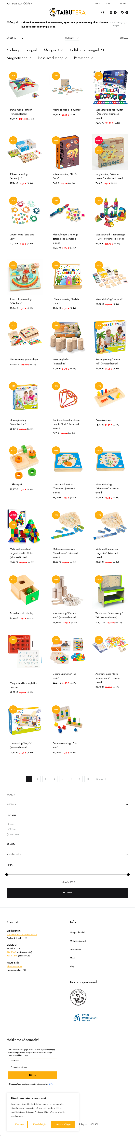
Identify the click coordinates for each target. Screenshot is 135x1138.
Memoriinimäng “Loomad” (109, 299)
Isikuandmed (75, 949)
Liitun (32, 1075)
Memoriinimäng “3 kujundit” (67, 109)
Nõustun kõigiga (63, 1124)
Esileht (112, 23)
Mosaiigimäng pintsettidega (24, 359)
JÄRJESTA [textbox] (11, 37)
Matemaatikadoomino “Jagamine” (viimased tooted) (106, 553)
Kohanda (19, 1124)
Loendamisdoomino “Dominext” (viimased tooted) (64, 488)
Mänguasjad (121, 23)
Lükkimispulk (16, 484)
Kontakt (109, 4)
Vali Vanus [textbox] (11, 804)
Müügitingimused (78, 941)
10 (88, 779)
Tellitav (13, 829)
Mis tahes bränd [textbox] (14, 854)
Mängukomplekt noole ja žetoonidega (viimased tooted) (65, 238)
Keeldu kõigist (39, 1124)
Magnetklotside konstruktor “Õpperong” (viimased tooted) (109, 113)
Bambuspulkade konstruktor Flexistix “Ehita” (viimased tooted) (66, 424)
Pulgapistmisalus (103, 419)
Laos (12, 823)
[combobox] (15, 37)
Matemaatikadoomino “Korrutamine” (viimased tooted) (65, 553)
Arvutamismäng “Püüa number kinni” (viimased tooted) (107, 678)
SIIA (51, 1084)
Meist (72, 958)
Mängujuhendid (77, 932)
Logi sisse (124, 4)
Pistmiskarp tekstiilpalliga (22, 613)
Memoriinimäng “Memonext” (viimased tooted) (107, 488)
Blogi (97, 4)
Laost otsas (14, 834)
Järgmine (99, 779)
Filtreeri (67, 892)
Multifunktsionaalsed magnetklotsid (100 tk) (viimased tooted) (21, 553)
